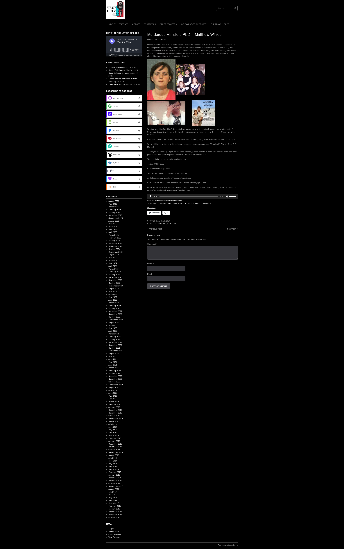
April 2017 (112, 500)
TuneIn (197, 203)
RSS (211, 203)
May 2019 (112, 430)
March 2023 (113, 303)
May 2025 (112, 229)
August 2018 (113, 455)
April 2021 (112, 365)
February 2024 (114, 272)
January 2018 (114, 475)
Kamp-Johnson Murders (118, 73)
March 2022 (113, 334)
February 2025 (114, 238)
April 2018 (112, 466)
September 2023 (115, 286)
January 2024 (114, 274)
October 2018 (114, 449)
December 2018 (115, 444)
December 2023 (115, 277)
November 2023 (115, 280)
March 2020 (113, 401)
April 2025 (112, 232)
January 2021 (114, 373)
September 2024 (115, 252)
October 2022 (114, 317)
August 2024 (113, 255)
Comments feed (115, 534)
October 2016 (114, 517)
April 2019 (112, 433)
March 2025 (113, 235)
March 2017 (113, 503)
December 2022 (115, 311)
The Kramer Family (116, 84)
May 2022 (112, 328)
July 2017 (112, 492)
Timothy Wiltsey (115, 67)
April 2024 (112, 266)
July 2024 (112, 257)
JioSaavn (189, 203)
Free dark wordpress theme (228, 545)
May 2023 (112, 297)
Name (150, 264)
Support (135, 24)
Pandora (167, 203)
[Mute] (226, 196)
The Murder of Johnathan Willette (122, 79)
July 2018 (112, 458)
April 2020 (112, 399)
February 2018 (114, 472)
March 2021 (113, 368)
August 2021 (113, 353)
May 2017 (112, 497)
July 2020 (112, 390)
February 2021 (114, 370)
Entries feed (113, 531)
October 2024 (114, 249)
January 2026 (114, 212)
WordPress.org (114, 537)
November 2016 (115, 514)
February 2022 (114, 337)
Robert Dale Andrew (117, 70)
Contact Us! (150, 24)
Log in (111, 529)
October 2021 (114, 348)
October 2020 (114, 382)
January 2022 (114, 339)
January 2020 (114, 407)
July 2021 (112, 356)
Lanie (164, 39)
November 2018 (115, 447)
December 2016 (115, 512)
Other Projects (168, 24)
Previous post (155, 229)
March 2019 (113, 435)
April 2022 (112, 331)
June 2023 (112, 294)
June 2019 (112, 427)
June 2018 (112, 461)
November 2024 (115, 246)
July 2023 (112, 291)
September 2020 (115, 385)
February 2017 (114, 506)
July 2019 (112, 424)
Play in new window (163, 200)
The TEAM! (216, 24)
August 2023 (113, 289)
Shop (226, 24)
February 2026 (114, 209)
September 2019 (115, 418)
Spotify (160, 203)
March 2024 (113, 269)
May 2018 (112, 464)
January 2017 (114, 509)
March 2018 (113, 469)
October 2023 (114, 283)
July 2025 (112, 224)
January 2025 (114, 241)
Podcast (162, 224)
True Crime (172, 224)
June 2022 (112, 325)
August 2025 (113, 221)
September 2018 (115, 452)
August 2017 (113, 489)
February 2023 (114, 305)
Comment (152, 244)
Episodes (123, 24)
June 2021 (112, 359)
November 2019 (115, 413)
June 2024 (112, 260)
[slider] (232, 196)
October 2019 (114, 416)
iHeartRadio (178, 203)
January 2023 (114, 308)
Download (177, 200)
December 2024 (115, 243)
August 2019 (113, 421)
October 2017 (114, 483)
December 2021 (115, 342)
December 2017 (115, 478)
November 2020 (115, 379)
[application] (192, 196)
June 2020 (112, 393)
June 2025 (112, 226)
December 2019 (115, 410)
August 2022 (113, 322)
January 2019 (114, 441)
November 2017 (115, 481)
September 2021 (115, 351)
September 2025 (115, 218)
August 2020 (113, 387)
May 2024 (112, 263)
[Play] (150, 196)
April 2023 (112, 300)
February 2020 (114, 404)
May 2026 (112, 204)
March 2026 (113, 207)
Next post (231, 229)
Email (150, 274)
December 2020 (115, 376)
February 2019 (114, 438)
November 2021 (115, 345)
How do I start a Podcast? (193, 24)
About (112, 24)
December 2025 (115, 215)
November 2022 (115, 314)
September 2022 (115, 320)
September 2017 (115, 486)
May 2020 (112, 396)
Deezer (205, 203)
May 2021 (112, 362)
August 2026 (113, 201)
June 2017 (112, 495)
